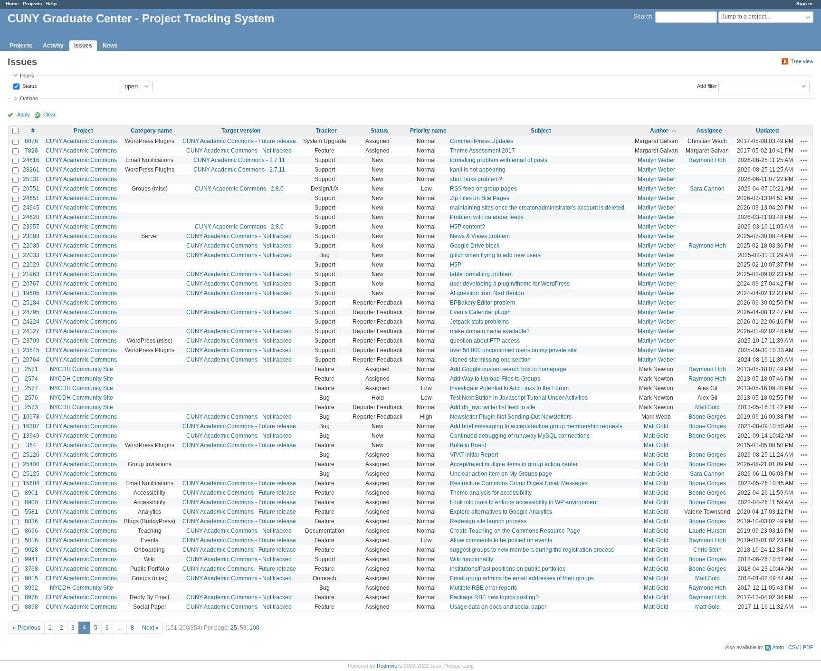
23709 (31, 340)
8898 (31, 607)
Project (83, 130)
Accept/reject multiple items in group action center (514, 464)
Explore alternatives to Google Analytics (501, 511)
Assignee (709, 130)
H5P (455, 264)
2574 (31, 378)
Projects (32, 3)
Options (29, 98)
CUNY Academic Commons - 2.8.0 (239, 188)
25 (233, 627)
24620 (31, 217)
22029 (31, 264)
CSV (793, 647)
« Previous (26, 627)
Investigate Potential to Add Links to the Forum (509, 388)
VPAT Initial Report (474, 454)
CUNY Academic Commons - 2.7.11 (239, 160)
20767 (31, 283)
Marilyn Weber (656, 160)
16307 (31, 426)
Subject (541, 130)
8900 (31, 502)
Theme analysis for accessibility (491, 492)
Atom (778, 647)
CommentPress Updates (481, 141)
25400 (31, 464)
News (110, 45)
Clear (49, 114)
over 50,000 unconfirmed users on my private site (513, 350)
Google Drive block (474, 245)
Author (659, 130)
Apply (23, 114)
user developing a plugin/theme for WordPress (510, 283)
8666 (31, 530)
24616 (31, 160)
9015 (31, 578)
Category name (151, 130)
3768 (31, 569)
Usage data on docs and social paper (498, 607)
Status (29, 85)
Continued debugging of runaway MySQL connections (520, 435)
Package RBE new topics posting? (494, 597)
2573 (31, 407)
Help (51, 3)
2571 (31, 369)
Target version (240, 130)
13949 (31, 435)
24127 (31, 331)
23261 (31, 169)
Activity (53, 45)
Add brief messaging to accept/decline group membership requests (536, 426)
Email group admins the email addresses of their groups (522, 578)
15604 (31, 483)
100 (254, 627)
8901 (31, 492)
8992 (31, 588)
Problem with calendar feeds (487, 217)
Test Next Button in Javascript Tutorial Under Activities (519, 397)
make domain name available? (490, 331)
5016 (31, 540)
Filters (27, 75)
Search (643, 16)
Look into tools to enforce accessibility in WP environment (524, 502)
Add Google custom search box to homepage (508, 369)
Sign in (804, 3)
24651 (31, 198)
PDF (808, 647)
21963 (31, 274)
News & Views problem (480, 236)
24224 (31, 321)
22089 (31, 245)
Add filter (707, 85)
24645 (31, 207)
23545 (31, 350)
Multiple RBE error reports (483, 588)
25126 (31, 454)
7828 (31, 150)
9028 (31, 549)
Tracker (326, 130)
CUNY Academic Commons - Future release (239, 141)
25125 (31, 473)
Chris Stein (707, 549)
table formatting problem (481, 274)
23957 (31, 226)
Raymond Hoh (707, 160)
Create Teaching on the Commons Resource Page (515, 530)
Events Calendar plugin (480, 312)
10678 (31, 416)
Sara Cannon (707, 188)
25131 (31, 179)
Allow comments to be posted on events (501, 540)
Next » (150, 627)
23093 (31, 236)
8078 (31, 141)
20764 (31, 359)
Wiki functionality (471, 559)
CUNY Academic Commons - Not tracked (239, 150)
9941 (31, 559)
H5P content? (467, 226)
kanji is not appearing (478, 169)
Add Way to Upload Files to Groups (495, 378)
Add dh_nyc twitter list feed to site (492, 407)
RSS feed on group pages (483, 188)
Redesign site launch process (488, 521)
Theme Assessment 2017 (482, 150)
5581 (31, 511)
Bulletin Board (468, 445)
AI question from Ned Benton (487, 293)
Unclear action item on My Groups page (501, 473)
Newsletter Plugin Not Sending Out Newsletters (511, 416)
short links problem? (476, 179)
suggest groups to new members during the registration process (532, 549)
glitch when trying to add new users (495, 255)
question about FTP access (485, 340)
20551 (31, 188)
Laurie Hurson (707, 530)
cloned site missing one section (490, 359)
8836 (31, 521)
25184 (31, 302)
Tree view (802, 61)
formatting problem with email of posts (498, 160)
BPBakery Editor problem (482, 302)
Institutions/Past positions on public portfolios (507, 569)
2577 (31, 388)
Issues (83, 45)
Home (12, 3)
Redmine (387, 666)
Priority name (428, 130)
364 (31, 445)
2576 (31, 397)
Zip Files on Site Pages (479, 198)
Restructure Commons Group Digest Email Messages (519, 483)
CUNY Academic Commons (81, 141)
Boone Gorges (707, 416)
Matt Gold (707, 407)
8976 (31, 597)
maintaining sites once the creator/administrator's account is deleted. (538, 207)
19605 (31, 293)
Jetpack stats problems (479, 321)
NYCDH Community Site (81, 369)
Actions (804, 141)
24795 (31, 312)
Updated (767, 130)
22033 (31, 255)
